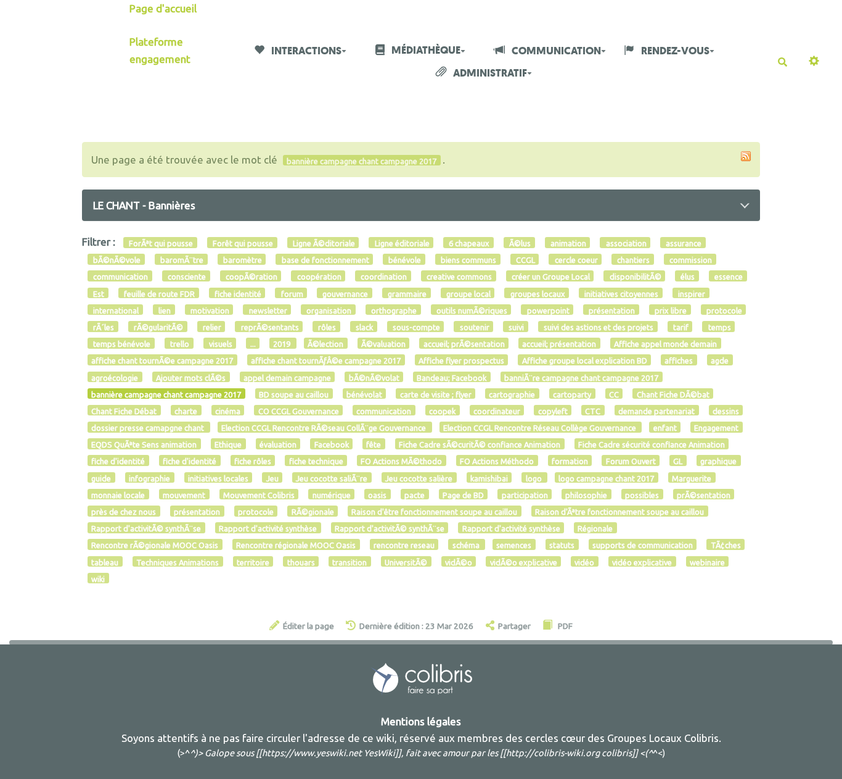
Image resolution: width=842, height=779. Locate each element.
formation (570, 461)
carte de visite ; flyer (436, 394)
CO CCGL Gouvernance (298, 410)
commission (690, 260)
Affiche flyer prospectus (461, 360)
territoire (253, 561)
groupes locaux (537, 293)
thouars (301, 561)
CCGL (524, 260)
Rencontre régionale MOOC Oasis (296, 545)
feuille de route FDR (158, 293)
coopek (442, 410)
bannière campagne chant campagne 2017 (166, 394)
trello (178, 344)
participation (525, 494)
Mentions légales (421, 721)
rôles (326, 327)
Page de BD (463, 494)
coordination (383, 276)
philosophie (586, 494)
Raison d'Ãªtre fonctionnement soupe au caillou (619, 511)
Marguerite (691, 477)
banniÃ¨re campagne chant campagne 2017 (581, 377)
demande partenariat (656, 410)
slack (363, 327)
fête (373, 444)
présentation (611, 310)
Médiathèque (425, 50)
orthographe (393, 310)
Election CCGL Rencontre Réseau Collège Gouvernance (540, 427)
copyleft (553, 410)
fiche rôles (252, 461)
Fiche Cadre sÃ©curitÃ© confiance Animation (479, 444)
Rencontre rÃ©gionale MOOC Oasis (154, 545)
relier (211, 327)
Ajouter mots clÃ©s (191, 377)
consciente (186, 276)
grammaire (406, 293)
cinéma (227, 410)
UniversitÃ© (406, 561)
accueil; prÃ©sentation (464, 344)
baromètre (241, 260)
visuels (219, 344)
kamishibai (489, 477)
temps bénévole (120, 344)
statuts (561, 545)
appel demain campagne (287, 377)
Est (97, 293)
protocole (723, 310)
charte (185, 410)
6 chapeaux (468, 243)
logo (535, 477)
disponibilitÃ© (634, 276)
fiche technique (316, 461)
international (115, 310)
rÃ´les (102, 327)
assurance (682, 243)
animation (567, 243)
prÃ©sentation (703, 494)
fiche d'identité (118, 461)
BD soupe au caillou (294, 394)
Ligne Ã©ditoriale (323, 243)
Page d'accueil (163, 8)
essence (728, 276)
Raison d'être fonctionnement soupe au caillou (434, 511)
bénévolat (364, 394)
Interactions (305, 51)
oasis (377, 494)
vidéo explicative (642, 561)
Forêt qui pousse (242, 243)
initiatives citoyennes (620, 293)
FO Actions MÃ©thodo (401, 461)
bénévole (403, 260)
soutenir (473, 327)
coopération (318, 276)
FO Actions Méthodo (497, 461)
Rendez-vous (674, 51)
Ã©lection (325, 344)
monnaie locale (118, 494)
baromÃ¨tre (180, 260)
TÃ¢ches (726, 545)
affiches (678, 360)
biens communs (467, 260)
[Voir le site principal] (421, 678)
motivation (209, 310)
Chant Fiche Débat (124, 410)
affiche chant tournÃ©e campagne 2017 (162, 360)
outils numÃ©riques (471, 310)
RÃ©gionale (313, 511)
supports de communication (642, 545)
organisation (328, 310)
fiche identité (237, 293)
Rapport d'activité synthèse (268, 528)
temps (718, 327)
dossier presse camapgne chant (148, 427)
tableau (104, 561)
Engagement (716, 427)
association (625, 243)
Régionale (595, 528)
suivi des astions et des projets (597, 327)
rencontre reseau (404, 545)
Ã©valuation (383, 344)
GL (677, 461)
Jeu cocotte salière (418, 477)
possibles (642, 494)
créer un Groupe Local (550, 276)
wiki (98, 578)
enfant (665, 427)
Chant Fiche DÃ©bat (673, 394)
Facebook (331, 444)
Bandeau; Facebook (451, 377)
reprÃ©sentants (269, 327)
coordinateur (496, 410)
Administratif (489, 73)
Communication (555, 51)
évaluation (278, 444)
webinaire (707, 561)
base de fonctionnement (324, 260)
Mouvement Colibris (259, 494)
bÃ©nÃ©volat (374, 377)
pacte (414, 494)
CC (614, 394)
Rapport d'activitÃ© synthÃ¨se (146, 528)
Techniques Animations (177, 561)
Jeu (272, 477)
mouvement (184, 494)
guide (101, 477)
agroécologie (114, 377)
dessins (726, 410)
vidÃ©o (458, 561)
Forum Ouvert (631, 461)
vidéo (584, 561)
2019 (282, 344)
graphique (718, 461)
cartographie (512, 394)
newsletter (267, 310)
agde (720, 360)
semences (513, 545)
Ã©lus (519, 243)
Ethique (228, 444)
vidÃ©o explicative (523, 561)
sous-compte (415, 327)
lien (164, 310)
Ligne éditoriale (401, 243)
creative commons (458, 276)
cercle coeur (575, 260)
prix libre (670, 310)
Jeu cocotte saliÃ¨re (331, 477)
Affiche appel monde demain (665, 344)
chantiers (632, 260)
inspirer (690, 293)
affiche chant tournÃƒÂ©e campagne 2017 (326, 360)
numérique (332, 494)
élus (687, 276)
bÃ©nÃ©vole (116, 260)
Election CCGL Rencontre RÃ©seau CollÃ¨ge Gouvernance (324, 427)
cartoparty (572, 394)
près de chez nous (123, 511)
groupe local (467, 293)
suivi (515, 327)
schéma (466, 545)
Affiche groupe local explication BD (584, 360)
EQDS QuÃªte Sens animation (144, 444)
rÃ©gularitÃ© (157, 327)
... (253, 344)
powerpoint (547, 310)
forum (291, 293)
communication (119, 276)
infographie (149, 477)
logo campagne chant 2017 (606, 477)
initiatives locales (218, 477)
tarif (680, 327)
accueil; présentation (559, 344)
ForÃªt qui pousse (160, 243)
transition (349, 561)
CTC (592, 410)
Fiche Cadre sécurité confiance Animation (651, 444)
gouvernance (344, 293)
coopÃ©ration (250, 276)
